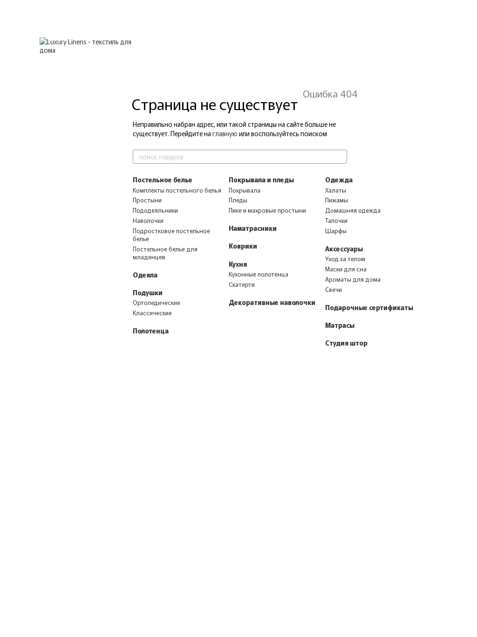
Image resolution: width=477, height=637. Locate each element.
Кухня (238, 264)
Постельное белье (162, 179)
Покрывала (244, 190)
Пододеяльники (155, 210)
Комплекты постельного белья (177, 190)
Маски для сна (346, 268)
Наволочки (148, 220)
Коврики (243, 245)
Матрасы (339, 325)
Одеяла (145, 274)
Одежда (339, 179)
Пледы (238, 199)
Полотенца (151, 330)
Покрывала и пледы (261, 179)
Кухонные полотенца (258, 274)
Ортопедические (156, 302)
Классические (152, 312)
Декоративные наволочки (272, 302)
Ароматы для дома (353, 279)
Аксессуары (344, 248)
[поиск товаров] (339, 157)
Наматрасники (253, 228)
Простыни (147, 199)
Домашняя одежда (353, 210)
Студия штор (346, 342)
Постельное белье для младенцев (165, 252)
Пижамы (336, 199)
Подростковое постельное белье (171, 234)
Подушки (148, 292)
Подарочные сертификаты (369, 307)
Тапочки (336, 220)
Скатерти (242, 284)
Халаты (335, 190)
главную (225, 133)
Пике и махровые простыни (267, 210)
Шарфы (336, 230)
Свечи (333, 289)
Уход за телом (345, 258)
